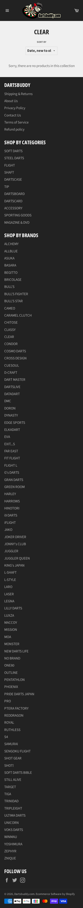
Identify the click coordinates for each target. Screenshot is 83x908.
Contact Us (12, 115)
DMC (7, 401)
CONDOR (11, 344)
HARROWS (12, 501)
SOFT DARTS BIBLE (18, 772)
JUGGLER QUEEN (17, 558)
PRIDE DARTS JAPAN (19, 694)
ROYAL (9, 722)
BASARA (10, 265)
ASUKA (9, 258)
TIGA (7, 794)
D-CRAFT (10, 372)
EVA (7, 436)
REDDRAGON (13, 715)
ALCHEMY (11, 244)
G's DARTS (11, 472)
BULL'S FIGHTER (16, 294)
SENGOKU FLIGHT (17, 751)
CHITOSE (11, 322)
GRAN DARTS (13, 479)
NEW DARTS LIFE (16, 651)
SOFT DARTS (13, 151)
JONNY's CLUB (15, 544)
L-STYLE (10, 579)
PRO (7, 701)
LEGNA (9, 601)
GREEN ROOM (14, 487)
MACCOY (10, 622)
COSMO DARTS (15, 351)
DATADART (12, 394)
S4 (6, 737)
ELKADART (12, 429)
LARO (8, 586)
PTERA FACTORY (16, 708)
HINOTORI (11, 508)
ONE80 (9, 665)
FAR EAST (11, 451)
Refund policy (14, 129)
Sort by (41, 42)
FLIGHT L (10, 465)
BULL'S (9, 286)
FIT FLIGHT (12, 458)
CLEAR (9, 336)
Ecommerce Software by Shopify (55, 894)
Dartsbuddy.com (24, 894)
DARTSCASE (13, 179)
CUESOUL (11, 365)
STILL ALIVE (12, 779)
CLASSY (10, 329)
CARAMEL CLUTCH (18, 315)
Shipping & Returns (18, 94)
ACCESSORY (13, 208)
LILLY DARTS (13, 608)
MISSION (10, 629)
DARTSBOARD (14, 193)
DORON (10, 408)
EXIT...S (9, 444)
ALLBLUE (11, 251)
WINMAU (10, 837)
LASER (9, 594)
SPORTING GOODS (17, 215)
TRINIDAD (11, 801)
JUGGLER (11, 551)
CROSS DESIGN (15, 358)
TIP (6, 186)
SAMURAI (11, 744)
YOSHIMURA (13, 844)
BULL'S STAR (13, 301)
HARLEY (10, 494)
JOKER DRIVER (15, 537)
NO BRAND (12, 658)
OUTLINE (11, 672)
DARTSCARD (13, 201)
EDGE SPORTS (14, 422)
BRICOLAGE (12, 279)
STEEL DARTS (14, 158)
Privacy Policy (14, 108)
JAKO (8, 529)
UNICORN (11, 822)
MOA (7, 637)
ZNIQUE (10, 858)
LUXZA (9, 615)
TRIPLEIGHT (13, 808)
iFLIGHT (10, 522)
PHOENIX (11, 686)
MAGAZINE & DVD (16, 222)
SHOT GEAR (12, 758)
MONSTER (11, 644)
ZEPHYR (10, 851)
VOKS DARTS (13, 829)
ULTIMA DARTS (15, 815)
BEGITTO (10, 272)
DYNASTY (11, 415)
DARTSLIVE (12, 387)
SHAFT (9, 172)
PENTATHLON (14, 679)
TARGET (10, 787)
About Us (11, 101)
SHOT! (9, 765)
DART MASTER (14, 379)
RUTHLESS (12, 729)
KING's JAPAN (14, 565)
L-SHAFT (10, 572)
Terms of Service (16, 122)
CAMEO (9, 308)
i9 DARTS (10, 515)
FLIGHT (9, 165)
